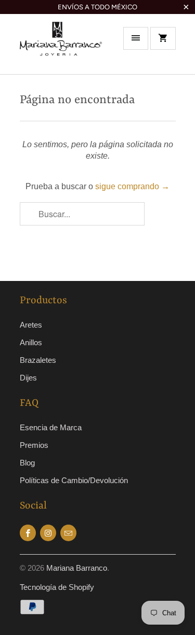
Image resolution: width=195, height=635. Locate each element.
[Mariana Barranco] (61, 48)
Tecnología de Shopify (57, 587)
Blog (27, 462)
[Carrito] (162, 38)
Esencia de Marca (51, 427)
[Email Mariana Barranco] (68, 533)
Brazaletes (38, 360)
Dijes (28, 377)
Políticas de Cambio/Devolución (74, 480)
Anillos (31, 342)
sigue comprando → (132, 186)
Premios (34, 445)
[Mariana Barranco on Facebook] (28, 533)
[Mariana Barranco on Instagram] (48, 533)
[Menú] (135, 38)
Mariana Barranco (76, 567)
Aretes (31, 324)
